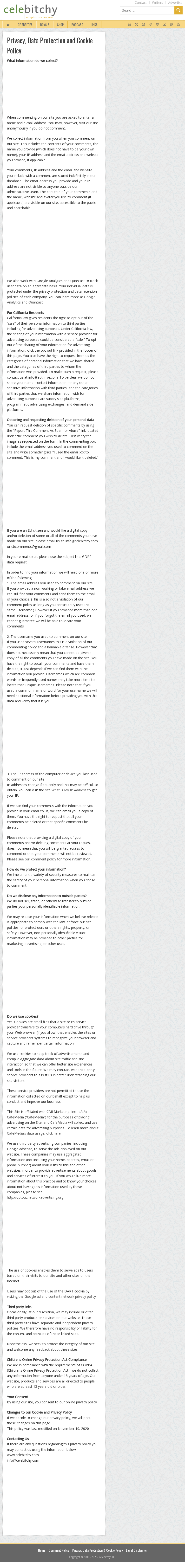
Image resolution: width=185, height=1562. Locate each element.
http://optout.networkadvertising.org (35, 1197)
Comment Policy (59, 1550)
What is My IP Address (69, 790)
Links (94, 24)
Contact (141, 2)
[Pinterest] (171, 24)
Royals (44, 24)
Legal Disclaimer (136, 1550)
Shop (60, 24)
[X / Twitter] (136, 24)
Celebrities (25, 24)
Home (41, 1550)
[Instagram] (143, 24)
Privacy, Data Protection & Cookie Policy (97, 1550)
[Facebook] (150, 24)
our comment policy (40, 859)
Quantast (35, 302)
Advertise (175, 2)
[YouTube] (164, 24)
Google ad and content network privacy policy (60, 1296)
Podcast (77, 24)
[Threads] (157, 24)
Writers (157, 2)
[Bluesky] (129, 24)
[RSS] (178, 24)
